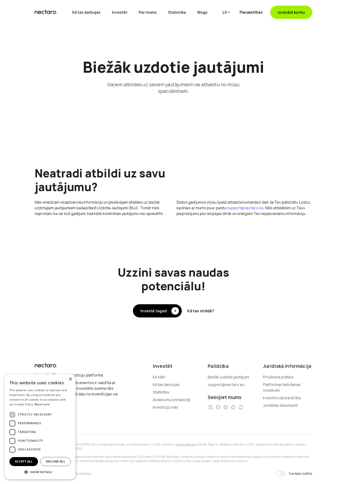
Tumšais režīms (300, 473)
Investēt (119, 12)
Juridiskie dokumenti (280, 405)
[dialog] (40, 426)
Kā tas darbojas (86, 12)
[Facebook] (218, 407)
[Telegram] (233, 407)
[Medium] (241, 407)
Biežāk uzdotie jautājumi (228, 377)
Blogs (202, 12)
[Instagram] (226, 407)
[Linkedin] (210, 407)
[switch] (280, 473)
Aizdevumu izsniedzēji (171, 399)
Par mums (148, 12)
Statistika (177, 12)
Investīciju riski (165, 407)
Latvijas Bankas (185, 444)
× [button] (70, 379)
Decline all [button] (55, 461)
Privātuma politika (278, 377)
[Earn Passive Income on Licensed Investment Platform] (46, 12)
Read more (42, 404)
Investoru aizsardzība (281, 397)
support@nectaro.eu (245, 207)
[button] (226, 12)
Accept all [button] (24, 461)
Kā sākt (159, 377)
